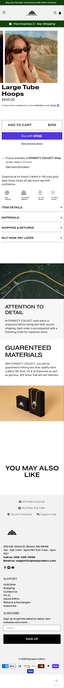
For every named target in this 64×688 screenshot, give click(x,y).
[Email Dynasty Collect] (12, 568)
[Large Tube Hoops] (32, 57)
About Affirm (11, 598)
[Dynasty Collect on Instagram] (8, 568)
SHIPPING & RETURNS (18, 227)
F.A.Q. (7, 595)
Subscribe (10, 606)
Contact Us (10, 591)
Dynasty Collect (36, 659)
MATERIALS (10, 217)
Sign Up (32, 639)
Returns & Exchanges (16, 602)
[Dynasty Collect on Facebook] (4, 568)
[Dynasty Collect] (32, 13)
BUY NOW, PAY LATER (17, 237)
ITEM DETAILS (12, 207)
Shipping (9, 588)
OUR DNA (9, 584)
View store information (17, 167)
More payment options (32, 143)
